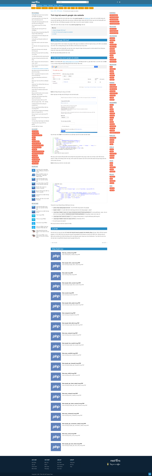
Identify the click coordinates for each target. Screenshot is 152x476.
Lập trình (34, 5)
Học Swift (112, 115)
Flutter (111, 144)
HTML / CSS (44, 8)
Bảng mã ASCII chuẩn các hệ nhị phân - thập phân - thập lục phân (40, 93)
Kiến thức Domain (114, 33)
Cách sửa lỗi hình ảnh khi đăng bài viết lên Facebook (40, 36)
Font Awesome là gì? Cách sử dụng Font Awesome (40, 118)
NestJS (111, 57)
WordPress (39, 5)
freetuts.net (87, 18)
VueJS (111, 55)
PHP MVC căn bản (36, 143)
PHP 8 (33, 139)
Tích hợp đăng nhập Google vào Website (40, 121)
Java (69, 8)
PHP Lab (112, 190)
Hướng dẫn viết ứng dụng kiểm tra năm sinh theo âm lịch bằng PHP (40, 22)
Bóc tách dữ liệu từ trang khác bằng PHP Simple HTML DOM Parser (40, 32)
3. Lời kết (54, 34)
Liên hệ (33, 464)
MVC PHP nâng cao (36, 147)
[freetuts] (41, 2)
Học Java (59, 468)
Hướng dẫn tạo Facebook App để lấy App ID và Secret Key (39, 97)
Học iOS (112, 140)
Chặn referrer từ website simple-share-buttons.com (40, 90)
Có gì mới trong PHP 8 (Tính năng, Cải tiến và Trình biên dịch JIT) (40, 19)
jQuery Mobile (113, 44)
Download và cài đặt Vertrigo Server (42, 195)
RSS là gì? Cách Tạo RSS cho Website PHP (40, 81)
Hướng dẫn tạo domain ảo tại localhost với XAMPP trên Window (40, 15)
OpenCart (112, 75)
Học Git (111, 149)
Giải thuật (38, 8)
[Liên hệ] (119, 2)
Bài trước (54, 242)
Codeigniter (112, 69)
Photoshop (112, 171)
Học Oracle (112, 91)
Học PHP (59, 462)
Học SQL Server (113, 93)
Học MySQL (112, 84)
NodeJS (91, 8)
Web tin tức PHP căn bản (37, 145)
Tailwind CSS (113, 61)
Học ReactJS (113, 59)
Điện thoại (47, 466)
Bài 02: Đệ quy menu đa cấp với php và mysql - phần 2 (40, 65)
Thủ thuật (50, 5)
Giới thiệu (34, 462)
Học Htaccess (35, 157)
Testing (111, 151)
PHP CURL (34, 155)
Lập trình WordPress (114, 21)
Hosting (45, 5)
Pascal (111, 109)
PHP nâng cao (35, 133)
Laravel (111, 71)
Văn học (112, 183)
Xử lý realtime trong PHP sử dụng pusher (39, 26)
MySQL (86, 8)
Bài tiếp (104, 242)
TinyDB (111, 97)
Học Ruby (112, 113)
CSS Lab (112, 188)
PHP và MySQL (35, 141)
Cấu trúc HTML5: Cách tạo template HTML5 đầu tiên (42, 227)
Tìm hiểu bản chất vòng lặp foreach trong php (40, 46)
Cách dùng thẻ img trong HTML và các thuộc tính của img (42, 231)
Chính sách (34, 466)
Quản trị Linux (113, 28)
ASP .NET (112, 128)
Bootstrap (61, 8)
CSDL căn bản (113, 89)
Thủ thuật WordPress (114, 23)
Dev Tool (112, 155)
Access (111, 169)
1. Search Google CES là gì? (59, 30)
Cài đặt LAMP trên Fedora (37, 126)
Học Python (59, 466)
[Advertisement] (40, 258)
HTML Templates (113, 15)
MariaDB (112, 99)
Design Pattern (35, 161)
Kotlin (111, 120)
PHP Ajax (34, 149)
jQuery (56, 8)
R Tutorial (112, 130)
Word (111, 165)
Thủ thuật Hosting (114, 31)
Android (111, 142)
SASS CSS (112, 53)
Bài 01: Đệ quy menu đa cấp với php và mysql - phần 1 (40, 62)
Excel (111, 163)
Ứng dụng (47, 468)
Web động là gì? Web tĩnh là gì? (38, 87)
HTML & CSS (113, 46)
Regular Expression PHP (37, 153)
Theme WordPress (114, 17)
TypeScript (112, 51)
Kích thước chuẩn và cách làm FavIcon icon (40, 43)
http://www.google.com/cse (79, 192)
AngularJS (112, 40)
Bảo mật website (35, 159)
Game (46, 464)
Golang (111, 122)
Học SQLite (112, 95)
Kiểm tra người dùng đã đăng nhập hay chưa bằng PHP (40, 107)
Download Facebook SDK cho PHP (39, 100)
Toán (111, 178)
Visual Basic (112, 126)
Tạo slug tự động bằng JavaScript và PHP (39, 78)
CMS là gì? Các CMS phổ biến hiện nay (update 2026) (40, 84)
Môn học (61, 5)
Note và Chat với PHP (37, 135)
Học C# (111, 111)
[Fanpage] (117, 2)
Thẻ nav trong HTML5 (41, 218)
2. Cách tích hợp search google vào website (62, 32)
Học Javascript (60, 464)
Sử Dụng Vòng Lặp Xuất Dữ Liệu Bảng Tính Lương (40, 53)
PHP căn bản (35, 131)
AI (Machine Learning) (114, 132)
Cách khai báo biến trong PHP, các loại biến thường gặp (42, 180)
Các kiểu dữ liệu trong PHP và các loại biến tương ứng (42, 183)
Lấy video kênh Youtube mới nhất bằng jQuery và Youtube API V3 (40, 111)
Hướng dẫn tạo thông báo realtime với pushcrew (40, 39)
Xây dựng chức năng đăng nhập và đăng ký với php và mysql (42, 171)
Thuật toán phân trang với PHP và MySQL (39, 123)
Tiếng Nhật (112, 181)
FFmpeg (112, 158)
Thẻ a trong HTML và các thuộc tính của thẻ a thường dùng (42, 236)
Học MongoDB (113, 87)
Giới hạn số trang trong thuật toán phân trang (40, 58)
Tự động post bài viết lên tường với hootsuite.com (39, 104)
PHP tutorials (35, 163)
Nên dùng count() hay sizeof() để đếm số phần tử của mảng (40, 71)
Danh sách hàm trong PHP (38, 151)
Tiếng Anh (112, 176)
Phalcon (112, 73)
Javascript (51, 8)
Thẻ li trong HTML (40, 215)
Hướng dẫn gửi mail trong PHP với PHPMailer (39, 29)
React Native (113, 137)
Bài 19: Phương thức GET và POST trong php (42, 191)
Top (150, 474)
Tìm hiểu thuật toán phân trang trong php (40, 56)
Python (72, 8)
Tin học (55, 5)
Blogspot (112, 79)
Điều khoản (34, 468)
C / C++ (33, 8)
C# (76, 8)
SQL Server (81, 8)
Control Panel (113, 153)
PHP (65, 8)
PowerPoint (112, 167)
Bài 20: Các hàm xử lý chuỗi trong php (42, 199)
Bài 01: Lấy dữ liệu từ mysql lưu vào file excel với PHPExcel (40, 74)
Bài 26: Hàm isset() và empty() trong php (41, 187)
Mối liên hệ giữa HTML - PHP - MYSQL (40, 101)
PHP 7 (33, 137)
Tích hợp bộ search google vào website (40, 68)
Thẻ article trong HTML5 (41, 222)
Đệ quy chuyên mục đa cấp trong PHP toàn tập (40, 114)
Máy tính (46, 462)
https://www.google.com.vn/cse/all (71, 61)
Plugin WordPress (114, 19)
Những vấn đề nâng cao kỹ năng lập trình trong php (39, 50)
